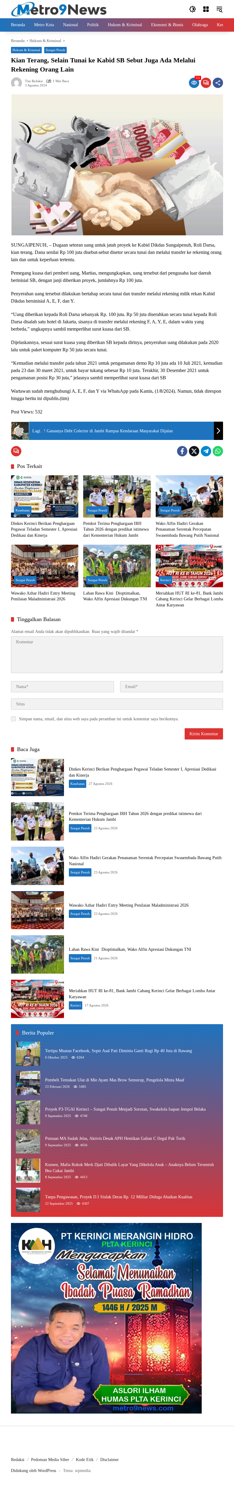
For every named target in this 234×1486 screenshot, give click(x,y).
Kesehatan (23, 510)
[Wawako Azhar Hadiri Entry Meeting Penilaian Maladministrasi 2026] (44, 566)
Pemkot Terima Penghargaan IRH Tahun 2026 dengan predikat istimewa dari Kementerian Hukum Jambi (116, 529)
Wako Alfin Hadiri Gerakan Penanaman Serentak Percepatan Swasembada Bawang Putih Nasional (187, 529)
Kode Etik (85, 1459)
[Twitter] (194, 451)
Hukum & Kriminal (26, 50)
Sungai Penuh (55, 50)
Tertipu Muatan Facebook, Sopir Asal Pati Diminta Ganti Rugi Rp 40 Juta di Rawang (118, 1051)
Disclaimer (109, 1459)
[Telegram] (206, 451)
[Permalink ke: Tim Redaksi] (18, 82)
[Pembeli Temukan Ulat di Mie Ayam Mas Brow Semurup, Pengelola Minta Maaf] (28, 1083)
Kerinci (165, 580)
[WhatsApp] (218, 451)
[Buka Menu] (206, 9)
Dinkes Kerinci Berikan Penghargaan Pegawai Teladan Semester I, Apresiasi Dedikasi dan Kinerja (44, 529)
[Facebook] (182, 451)
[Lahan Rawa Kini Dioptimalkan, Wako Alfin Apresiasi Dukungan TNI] (117, 566)
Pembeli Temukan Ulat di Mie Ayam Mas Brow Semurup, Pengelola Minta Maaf (114, 1080)
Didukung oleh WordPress (33, 1470)
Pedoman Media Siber (50, 1459)
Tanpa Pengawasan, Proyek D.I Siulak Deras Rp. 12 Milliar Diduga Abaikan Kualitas (118, 1197)
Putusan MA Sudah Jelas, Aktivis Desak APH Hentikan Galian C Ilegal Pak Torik (115, 1138)
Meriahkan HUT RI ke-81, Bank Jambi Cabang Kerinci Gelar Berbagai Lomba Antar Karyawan (189, 599)
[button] (192, 9)
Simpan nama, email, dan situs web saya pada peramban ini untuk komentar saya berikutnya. (99, 719)
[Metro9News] (59, 8)
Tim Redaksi (34, 81)
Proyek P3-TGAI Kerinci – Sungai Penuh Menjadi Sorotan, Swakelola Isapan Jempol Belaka (125, 1109)
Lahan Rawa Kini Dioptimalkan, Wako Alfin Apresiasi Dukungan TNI (115, 596)
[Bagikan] (218, 83)
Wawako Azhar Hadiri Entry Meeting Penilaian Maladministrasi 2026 (43, 596)
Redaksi (17, 1459)
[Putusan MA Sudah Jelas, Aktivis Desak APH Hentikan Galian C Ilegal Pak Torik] (28, 1141)
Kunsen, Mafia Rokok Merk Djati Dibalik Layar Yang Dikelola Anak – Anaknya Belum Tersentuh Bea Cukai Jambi (129, 1167)
